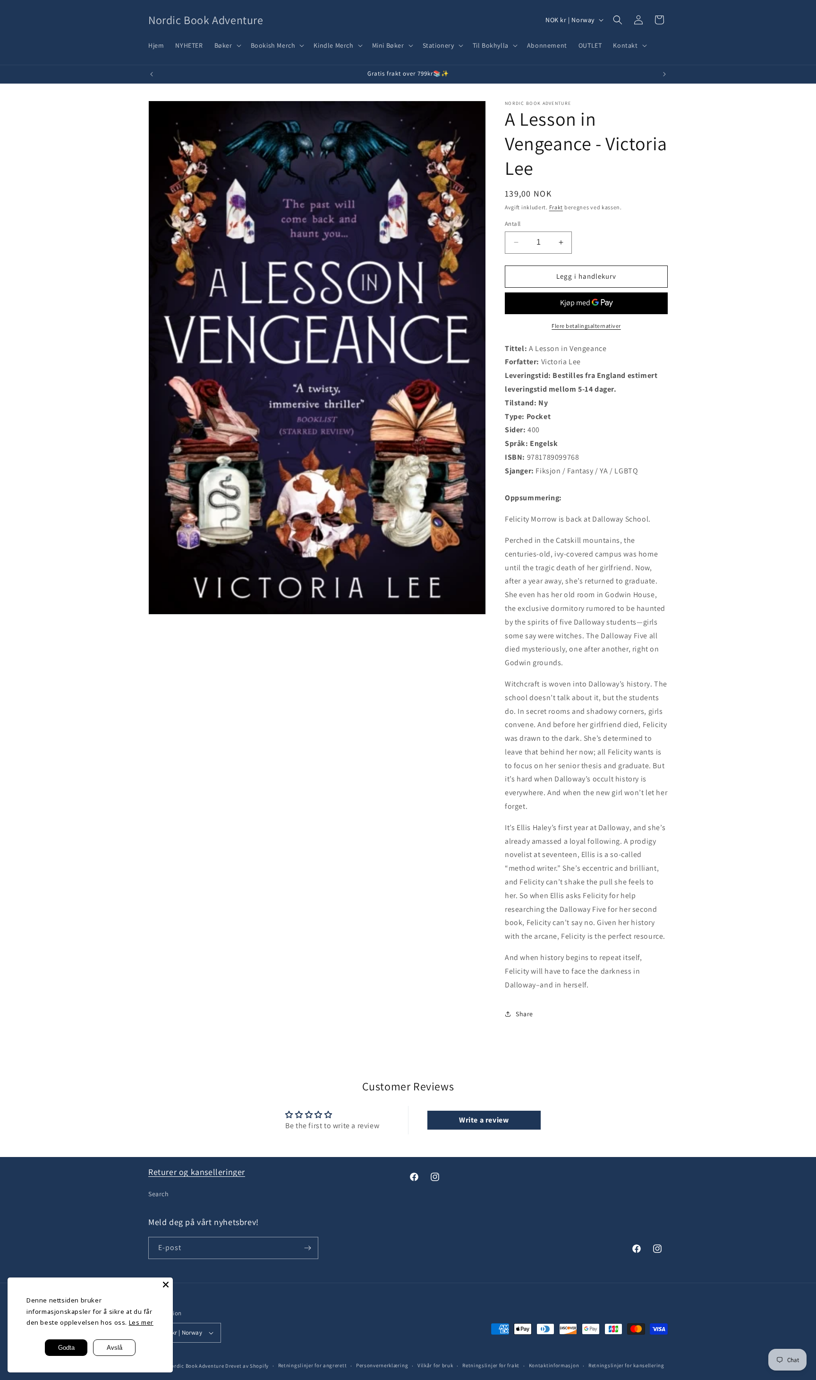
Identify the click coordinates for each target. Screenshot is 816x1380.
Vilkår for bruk (435, 1365)
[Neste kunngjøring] (664, 74)
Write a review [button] (484, 1120)
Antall (512, 224)
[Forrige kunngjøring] (151, 74)
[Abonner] (307, 1248)
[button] (227, 45)
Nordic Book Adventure (196, 1366)
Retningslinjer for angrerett (312, 1365)
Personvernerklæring (382, 1365)
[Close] (165, 1284)
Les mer (141, 1322)
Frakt (556, 207)
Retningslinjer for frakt (490, 1365)
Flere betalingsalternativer (586, 325)
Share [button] (524, 1014)
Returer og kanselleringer (196, 1171)
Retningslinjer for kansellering (626, 1365)
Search (158, 1194)
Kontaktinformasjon (554, 1365)
